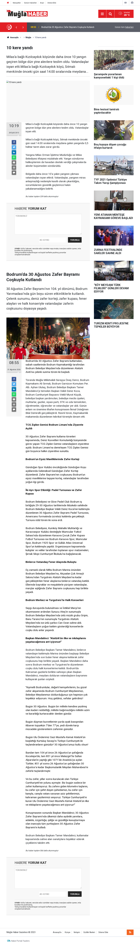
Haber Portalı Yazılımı (20, 941)
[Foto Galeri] (132, 2)
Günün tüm (124, 27)
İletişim (77, 932)
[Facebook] (14, 142)
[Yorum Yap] (14, 172)
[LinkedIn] (14, 152)
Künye (67, 932)
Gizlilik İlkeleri (89, 932)
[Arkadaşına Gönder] (14, 162)
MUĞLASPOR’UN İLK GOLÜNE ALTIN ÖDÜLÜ (62, 27)
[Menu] (102, 14)
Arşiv (42, 3)
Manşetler (17, 3)
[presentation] (16, 27)
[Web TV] (125, 2)
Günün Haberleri (30, 3)
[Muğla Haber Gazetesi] (27, 13)
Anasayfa (57, 932)
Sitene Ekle (51, 3)
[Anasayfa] (7, 3)
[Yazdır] (14, 167)
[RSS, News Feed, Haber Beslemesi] (130, 932)
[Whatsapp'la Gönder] (14, 157)
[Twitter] (14, 147)
